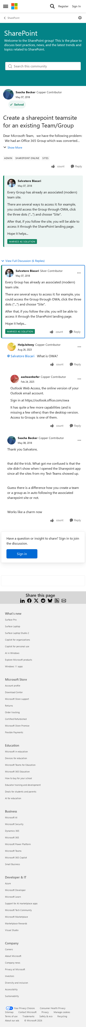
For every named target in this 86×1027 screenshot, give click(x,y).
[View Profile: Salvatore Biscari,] (11, 183)
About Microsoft (13, 956)
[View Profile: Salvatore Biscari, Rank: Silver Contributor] (9, 273)
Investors (9, 976)
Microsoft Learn (13, 896)
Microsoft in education (16, 751)
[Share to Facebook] (29, 600)
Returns (9, 705)
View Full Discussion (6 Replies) (25, 261)
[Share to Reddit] (43, 600)
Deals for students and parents (20, 791)
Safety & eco (45, 1016)
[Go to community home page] (14, 6)
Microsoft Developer (15, 890)
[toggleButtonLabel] (80, 18)
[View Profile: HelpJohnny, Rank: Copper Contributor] (11, 347)
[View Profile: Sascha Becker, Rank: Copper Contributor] (8, 94)
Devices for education (16, 758)
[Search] (52, 6)
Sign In (76, 6)
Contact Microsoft (27, 1012)
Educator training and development (23, 784)
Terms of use (11, 1016)
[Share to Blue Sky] (50, 600)
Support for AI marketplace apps (21, 903)
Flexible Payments (14, 732)
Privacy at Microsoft (15, 969)
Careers (9, 949)
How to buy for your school (18, 778)
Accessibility (11, 989)
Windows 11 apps (14, 666)
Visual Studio (11, 930)
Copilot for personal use (17, 646)
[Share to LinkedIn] (22, 600)
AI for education (13, 798)
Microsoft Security (14, 824)
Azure (8, 883)
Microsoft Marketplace (16, 916)
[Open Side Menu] (5, 6)
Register (63, 6)
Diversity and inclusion (16, 982)
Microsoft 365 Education (17, 771)
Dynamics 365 (12, 830)
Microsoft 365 (12, 837)
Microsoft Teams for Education (20, 764)
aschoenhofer (30, 377)
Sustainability (12, 996)
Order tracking (12, 712)
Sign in (22, 553)
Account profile (12, 685)
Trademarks (28, 1016)
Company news (12, 962)
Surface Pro (10, 619)
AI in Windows (12, 653)
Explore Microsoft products (18, 659)
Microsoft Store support (17, 698)
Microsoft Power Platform (18, 844)
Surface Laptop (12, 626)
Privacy (45, 1012)
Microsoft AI (11, 817)
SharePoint (13, 17)
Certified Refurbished (16, 718)
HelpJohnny (26, 345)
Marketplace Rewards (16, 923)
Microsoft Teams (13, 850)
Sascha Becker (25, 92)
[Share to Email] (64, 600)
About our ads (12, 1020)
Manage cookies (62, 1012)
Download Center (14, 692)
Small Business (12, 864)
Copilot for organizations (17, 639)
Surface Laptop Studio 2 (17, 633)
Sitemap (9, 1012)
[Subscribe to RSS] (57, 600)
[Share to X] (36, 600)
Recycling (62, 1016)
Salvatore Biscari (29, 181)
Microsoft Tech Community (18, 910)
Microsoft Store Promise (17, 725)
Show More (15, 147)
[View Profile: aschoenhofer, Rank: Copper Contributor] (14, 379)
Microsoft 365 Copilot (16, 857)
